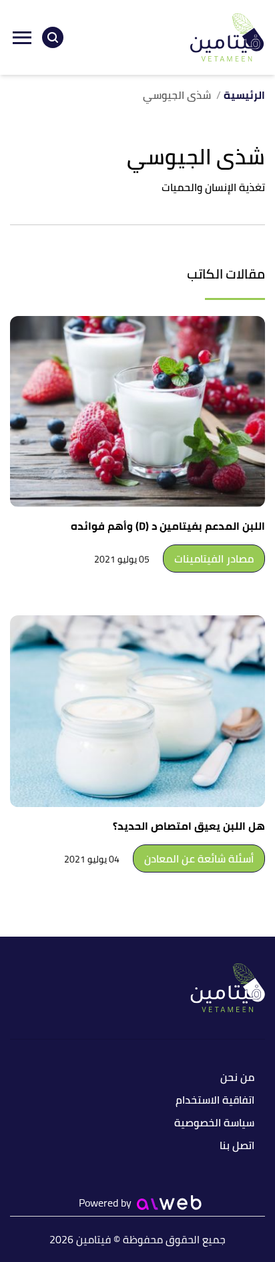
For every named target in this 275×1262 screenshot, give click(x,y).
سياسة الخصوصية (214, 1123)
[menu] (22, 37)
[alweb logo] (169, 1202)
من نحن (237, 1078)
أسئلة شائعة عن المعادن (199, 858)
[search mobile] (52, 37)
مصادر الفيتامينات (214, 558)
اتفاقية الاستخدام (215, 1101)
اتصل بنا (237, 1146)
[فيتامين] (227, 37)
